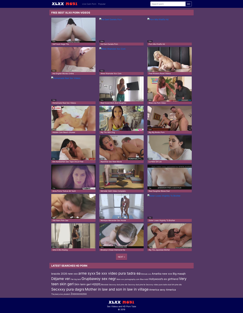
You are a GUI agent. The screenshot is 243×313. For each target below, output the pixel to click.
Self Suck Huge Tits (61, 44)
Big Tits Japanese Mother (159, 250)
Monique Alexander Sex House (113, 220)
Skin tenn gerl (82, 284)
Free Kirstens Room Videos (160, 73)
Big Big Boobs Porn (157, 132)
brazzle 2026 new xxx (64, 273)
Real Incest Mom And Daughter (113, 103)
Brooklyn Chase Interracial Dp (113, 250)
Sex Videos (112, 306)
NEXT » (121, 257)
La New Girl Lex (155, 161)
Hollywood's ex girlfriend (163, 279)
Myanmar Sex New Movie (111, 161)
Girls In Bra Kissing (60, 250)
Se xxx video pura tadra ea (118, 273)
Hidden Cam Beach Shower (64, 132)
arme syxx (86, 273)
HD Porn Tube (129, 306)
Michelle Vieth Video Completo (113, 191)
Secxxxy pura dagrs (67, 289)
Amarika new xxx (162, 273)
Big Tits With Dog (108, 132)
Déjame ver (60, 278)
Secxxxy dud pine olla (118, 284)
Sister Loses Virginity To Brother (162, 220)
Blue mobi (144, 279)
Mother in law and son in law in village (117, 289)
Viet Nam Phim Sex (60, 220)
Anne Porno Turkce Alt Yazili (64, 191)
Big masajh (179, 273)
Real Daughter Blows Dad (159, 191)
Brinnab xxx (146, 274)
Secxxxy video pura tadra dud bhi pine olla (164, 284)
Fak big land (76, 279)
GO (188, 4)
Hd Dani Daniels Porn (109, 44)
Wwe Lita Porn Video (157, 103)
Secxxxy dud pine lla (136, 284)
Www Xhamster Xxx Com (111, 73)
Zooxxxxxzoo (79, 293)
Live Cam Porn (89, 4)
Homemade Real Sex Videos (64, 103)
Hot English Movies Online (63, 73)
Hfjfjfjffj (96, 284)
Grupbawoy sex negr (99, 278)
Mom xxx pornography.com (128, 279)
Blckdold (104, 284)
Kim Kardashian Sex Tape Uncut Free (68, 161)
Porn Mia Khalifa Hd (157, 44)
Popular (102, 4)
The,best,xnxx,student (60, 294)
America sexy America (162, 289)
